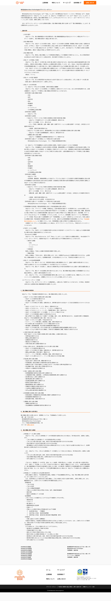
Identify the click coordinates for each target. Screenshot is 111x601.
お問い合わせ (90, 3)
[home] (20, 3)
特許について (56, 3)
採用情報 (76, 3)
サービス (66, 3)
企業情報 (45, 3)
